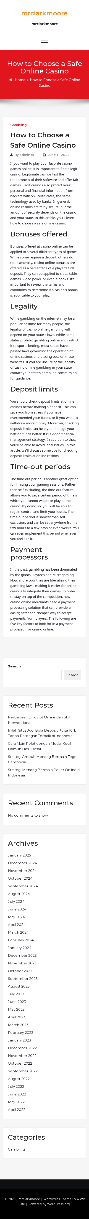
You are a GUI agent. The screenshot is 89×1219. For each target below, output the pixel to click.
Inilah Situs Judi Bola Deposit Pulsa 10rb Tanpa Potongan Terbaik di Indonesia (42, 733)
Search (14, 666)
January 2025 (19, 855)
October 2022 (20, 1063)
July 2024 (16, 901)
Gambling (18, 125)
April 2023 (16, 1017)
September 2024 (23, 886)
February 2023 (20, 1032)
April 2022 (16, 1109)
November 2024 (22, 871)
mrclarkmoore (44, 13)
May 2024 (16, 917)
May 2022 (16, 1102)
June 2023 (17, 1002)
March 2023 (18, 1025)
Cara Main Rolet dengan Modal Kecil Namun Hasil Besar (39, 746)
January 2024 (19, 948)
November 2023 (22, 963)
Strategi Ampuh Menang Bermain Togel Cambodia (42, 759)
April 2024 (17, 924)
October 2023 (20, 971)
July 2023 (16, 994)
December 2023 (22, 955)
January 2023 (19, 1040)
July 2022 (16, 1086)
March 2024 (18, 932)
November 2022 (22, 1056)
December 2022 (22, 1048)
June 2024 (17, 909)
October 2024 (20, 878)
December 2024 (22, 863)
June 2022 (17, 1094)
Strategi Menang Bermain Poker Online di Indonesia (44, 772)
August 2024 (19, 894)
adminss (27, 155)
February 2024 (21, 940)
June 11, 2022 (58, 155)
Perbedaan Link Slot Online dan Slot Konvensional (39, 720)
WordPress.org (58, 1204)
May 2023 (16, 1009)
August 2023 (19, 986)
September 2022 (23, 1071)
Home (20, 79)
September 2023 (23, 978)
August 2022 (19, 1079)
